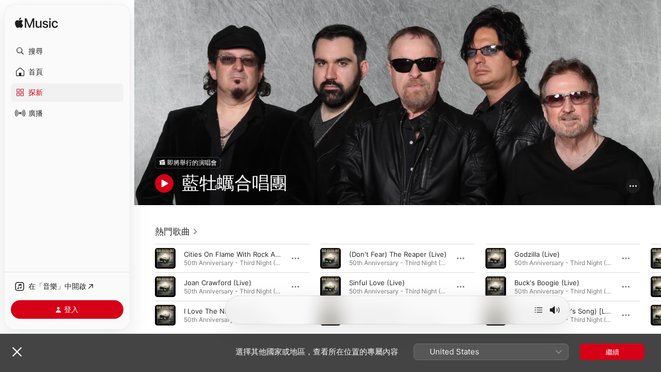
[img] (36, 23)
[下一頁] (650, 286)
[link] (176, 231)
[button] (67, 51)
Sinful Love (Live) (377, 282)
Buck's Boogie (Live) (546, 282)
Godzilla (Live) (537, 254)
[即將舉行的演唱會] (188, 162)
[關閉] (17, 352)
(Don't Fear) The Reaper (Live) (398, 254)
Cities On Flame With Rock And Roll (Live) (250, 254)
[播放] (164, 183)
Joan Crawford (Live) (217, 282)
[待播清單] (538, 310)
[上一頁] (144, 286)
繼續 (612, 352)
